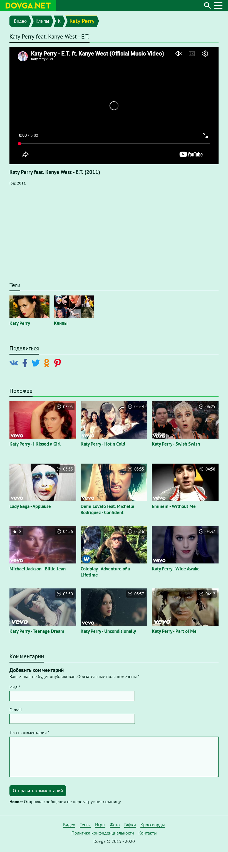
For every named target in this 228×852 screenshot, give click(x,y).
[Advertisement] (114, 236)
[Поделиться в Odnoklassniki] (47, 362)
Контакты (147, 833)
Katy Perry (82, 21)
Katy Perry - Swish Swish (176, 444)
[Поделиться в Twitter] (36, 362)
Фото (115, 824)
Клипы (42, 21)
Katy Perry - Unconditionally (108, 631)
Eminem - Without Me (174, 506)
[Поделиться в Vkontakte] (15, 362)
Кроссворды (152, 824)
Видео (20, 21)
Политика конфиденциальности (102, 833)
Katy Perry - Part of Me (174, 631)
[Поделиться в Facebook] (26, 362)
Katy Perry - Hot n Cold (103, 444)
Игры (100, 824)
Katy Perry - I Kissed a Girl (35, 444)
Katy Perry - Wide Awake (176, 569)
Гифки (130, 824)
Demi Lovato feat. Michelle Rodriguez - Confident (107, 509)
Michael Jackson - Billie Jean (37, 569)
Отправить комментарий (38, 791)
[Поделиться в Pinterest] (58, 362)
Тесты (85, 824)
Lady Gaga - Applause (30, 506)
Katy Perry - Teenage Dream (36, 631)
